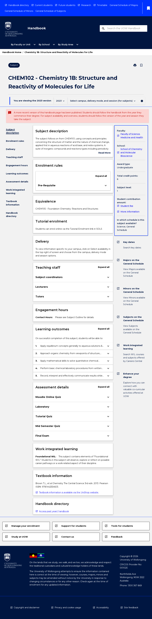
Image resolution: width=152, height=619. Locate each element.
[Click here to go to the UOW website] (14, 30)
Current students (44, 5)
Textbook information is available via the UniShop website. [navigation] (69, 492)
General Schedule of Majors (124, 5)
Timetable (102, 5)
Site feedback (131, 607)
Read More (104, 153)
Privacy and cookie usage (68, 607)
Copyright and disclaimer (26, 607)
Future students (66, 5)
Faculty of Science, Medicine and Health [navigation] (132, 136)
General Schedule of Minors (19, 11)
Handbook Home (11, 52)
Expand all (101, 176)
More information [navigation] (130, 211)
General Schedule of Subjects (50, 11)
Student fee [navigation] (127, 206)
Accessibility (102, 607)
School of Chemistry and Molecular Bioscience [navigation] (131, 152)
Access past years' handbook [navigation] (54, 511)
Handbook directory (18, 5)
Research (86, 5)
